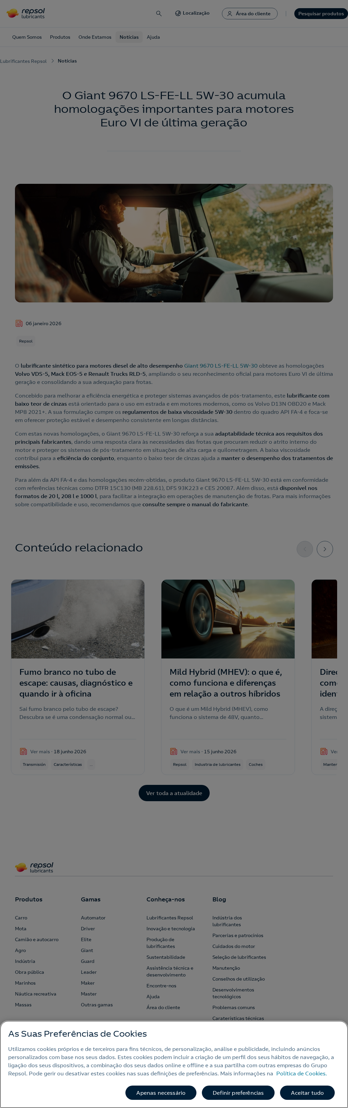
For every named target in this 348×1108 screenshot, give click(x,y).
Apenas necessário (161, 1092)
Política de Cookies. (301, 1073)
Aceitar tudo (307, 1092)
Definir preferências (238, 1092)
